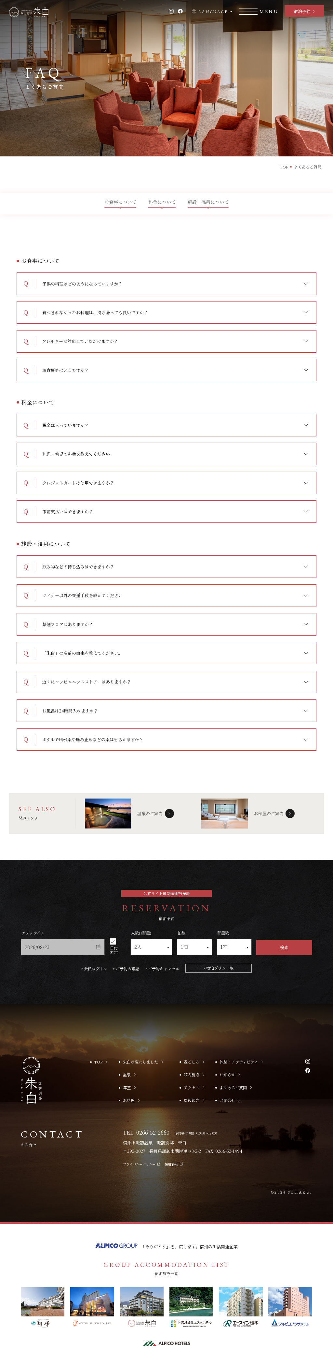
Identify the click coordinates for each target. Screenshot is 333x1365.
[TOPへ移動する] (28, 12)
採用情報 (171, 1164)
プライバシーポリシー (139, 1164)
